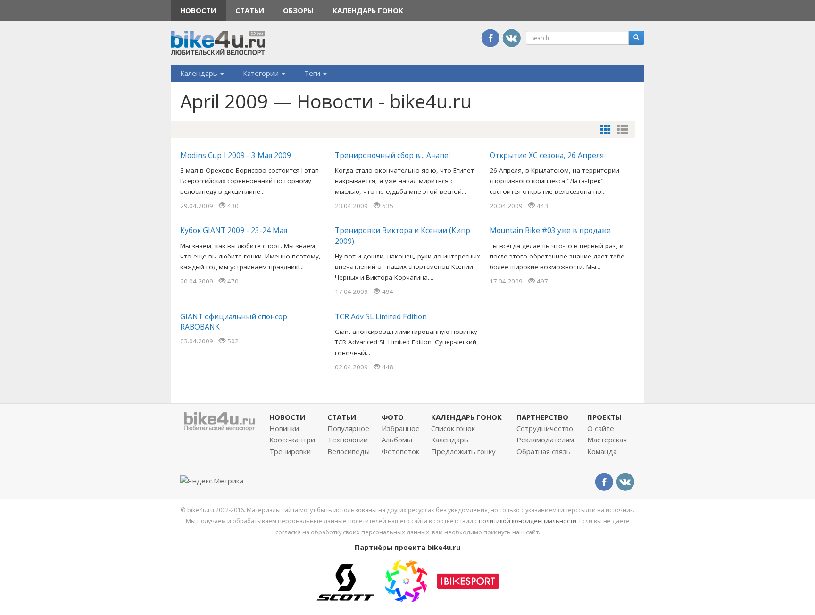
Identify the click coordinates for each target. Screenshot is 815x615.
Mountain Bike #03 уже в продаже (550, 230)
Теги (313, 73)
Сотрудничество (544, 428)
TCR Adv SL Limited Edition (381, 316)
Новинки (284, 428)
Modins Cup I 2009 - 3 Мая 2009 (235, 155)
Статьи (249, 10)
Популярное (348, 428)
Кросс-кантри (292, 439)
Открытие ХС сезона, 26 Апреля (547, 155)
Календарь (199, 73)
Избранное (401, 428)
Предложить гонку (463, 451)
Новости (198, 10)
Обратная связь (543, 451)
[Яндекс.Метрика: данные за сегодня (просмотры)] (211, 480)
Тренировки (290, 451)
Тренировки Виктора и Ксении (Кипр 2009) (402, 235)
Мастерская (607, 439)
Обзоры (298, 10)
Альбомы (397, 439)
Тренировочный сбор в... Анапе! (392, 155)
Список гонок (453, 428)
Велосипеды (348, 451)
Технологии (347, 439)
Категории (262, 73)
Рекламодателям (545, 439)
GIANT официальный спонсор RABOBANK (233, 321)
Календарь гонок (368, 10)
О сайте (600, 428)
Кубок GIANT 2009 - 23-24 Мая (233, 230)
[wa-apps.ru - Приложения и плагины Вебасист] (406, 580)
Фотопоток (400, 451)
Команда (602, 451)
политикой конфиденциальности (527, 520)
